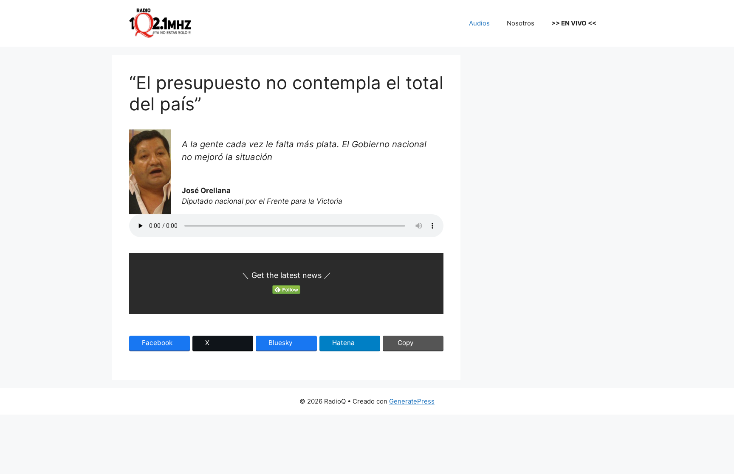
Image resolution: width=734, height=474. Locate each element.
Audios (479, 23)
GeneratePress (412, 401)
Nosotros (520, 23)
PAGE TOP (710, 452)
